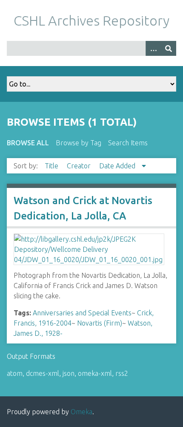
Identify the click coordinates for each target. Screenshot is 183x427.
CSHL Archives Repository (91, 20)
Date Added (118, 166)
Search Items (128, 143)
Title (52, 166)
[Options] (153, 48)
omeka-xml (95, 373)
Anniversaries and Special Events (82, 313)
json (68, 373)
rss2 (121, 373)
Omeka (81, 411)
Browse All (28, 143)
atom (15, 373)
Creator (79, 166)
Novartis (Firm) (99, 323)
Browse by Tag (78, 143)
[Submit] (168, 48)
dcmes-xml (42, 373)
